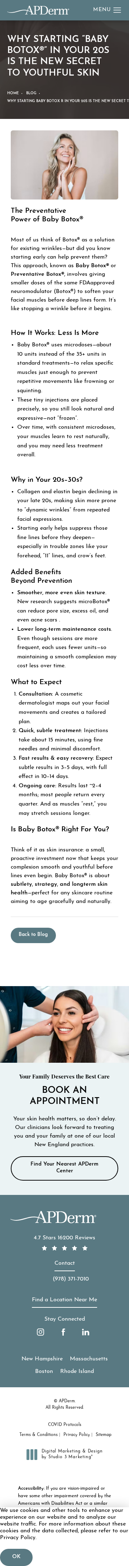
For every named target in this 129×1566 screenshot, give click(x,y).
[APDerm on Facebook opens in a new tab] (63, 1332)
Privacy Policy (76, 1435)
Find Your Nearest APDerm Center (64, 1168)
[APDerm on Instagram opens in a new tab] (40, 1332)
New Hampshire (42, 1359)
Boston (44, 1371)
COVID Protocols (64, 1425)
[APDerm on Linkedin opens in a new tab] (85, 1332)
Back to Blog (33, 934)
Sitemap (103, 1435)
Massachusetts (89, 1359)
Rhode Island (77, 1371)
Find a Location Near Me (64, 1300)
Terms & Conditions (38, 1435)
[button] (117, 10)
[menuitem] (40, 1332)
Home (13, 93)
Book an (64, 1090)
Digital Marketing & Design (72, 1454)
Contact (64, 1263)
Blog (31, 93)
